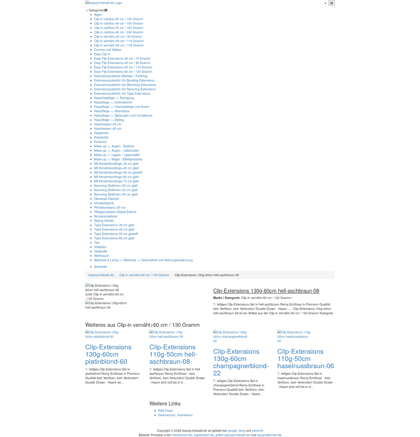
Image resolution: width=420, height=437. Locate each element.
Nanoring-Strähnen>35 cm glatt (116, 185)
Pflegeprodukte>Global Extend (115, 212)
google (232, 430)
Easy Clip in (102, 54)
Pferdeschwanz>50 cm (110, 207)
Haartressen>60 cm (107, 128)
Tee (96, 242)
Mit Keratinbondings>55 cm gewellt (118, 172)
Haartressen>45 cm (107, 124)
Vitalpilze (100, 247)
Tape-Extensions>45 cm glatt (114, 229)
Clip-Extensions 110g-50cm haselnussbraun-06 (305, 358)
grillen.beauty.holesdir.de (232, 435)
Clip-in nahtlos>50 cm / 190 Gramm (118, 27)
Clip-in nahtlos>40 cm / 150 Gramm (118, 23)
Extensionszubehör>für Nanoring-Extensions (125, 89)
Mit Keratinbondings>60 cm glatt (116, 176)
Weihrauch (101, 255)
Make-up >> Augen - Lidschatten (116, 150)
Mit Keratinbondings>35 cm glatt (116, 163)
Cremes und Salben (108, 49)
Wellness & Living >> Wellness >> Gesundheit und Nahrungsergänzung (143, 260)
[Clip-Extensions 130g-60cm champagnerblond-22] (230, 336)
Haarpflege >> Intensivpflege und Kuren (121, 106)
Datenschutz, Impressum (175, 415)
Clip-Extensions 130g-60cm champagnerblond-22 (241, 361)
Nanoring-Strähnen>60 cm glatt (116, 194)
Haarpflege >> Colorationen (113, 102)
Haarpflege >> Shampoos (112, 111)
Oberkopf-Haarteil (106, 198)
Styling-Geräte (104, 220)
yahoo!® (257, 430)
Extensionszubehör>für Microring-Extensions (125, 84)
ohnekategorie (104, 203)
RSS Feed (165, 410)
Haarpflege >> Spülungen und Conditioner (123, 115)
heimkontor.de (182, 435)
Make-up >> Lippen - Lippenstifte (117, 155)
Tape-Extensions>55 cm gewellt (116, 233)
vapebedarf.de (204, 435)
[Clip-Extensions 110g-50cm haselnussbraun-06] (294, 336)
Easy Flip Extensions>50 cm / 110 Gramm (123, 67)
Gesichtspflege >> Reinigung (114, 98)
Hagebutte (101, 133)
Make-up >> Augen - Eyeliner (114, 146)
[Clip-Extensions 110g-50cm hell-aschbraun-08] (166, 333)
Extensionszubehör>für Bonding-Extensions (124, 80)
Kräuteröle (101, 137)
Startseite (100, 266)
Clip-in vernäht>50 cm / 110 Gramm (119, 41)
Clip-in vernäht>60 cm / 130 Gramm (119, 45)
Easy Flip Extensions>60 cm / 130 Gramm (123, 71)
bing (242, 430)
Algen (98, 14)
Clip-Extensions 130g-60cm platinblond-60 (108, 354)
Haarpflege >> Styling (109, 119)
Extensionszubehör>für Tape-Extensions (122, 93)
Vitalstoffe (100, 251)
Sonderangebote (105, 216)
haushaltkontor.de (269, 435)
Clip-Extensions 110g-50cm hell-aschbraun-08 (173, 354)
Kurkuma (100, 141)
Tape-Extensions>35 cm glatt (114, 225)
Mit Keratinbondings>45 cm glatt (116, 168)
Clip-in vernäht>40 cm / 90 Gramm (118, 36)
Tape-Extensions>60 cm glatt (114, 238)
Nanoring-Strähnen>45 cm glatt (116, 190)
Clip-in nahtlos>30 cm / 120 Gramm (118, 19)
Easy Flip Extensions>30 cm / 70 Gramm (122, 58)
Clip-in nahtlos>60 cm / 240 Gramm (118, 32)
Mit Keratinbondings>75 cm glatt (116, 181)
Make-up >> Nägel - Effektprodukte (118, 159)
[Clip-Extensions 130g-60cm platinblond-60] (102, 333)
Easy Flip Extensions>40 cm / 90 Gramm (122, 62)
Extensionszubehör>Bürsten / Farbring (120, 76)
